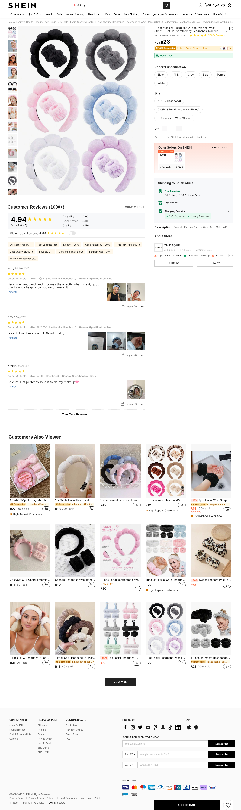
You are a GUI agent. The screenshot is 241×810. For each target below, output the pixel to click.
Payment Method (74, 729)
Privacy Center (16, 798)
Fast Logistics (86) (47, 244)
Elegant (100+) (71, 244)
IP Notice (14, 803)
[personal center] (200, 5)
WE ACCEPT (129, 781)
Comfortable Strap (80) (71, 251)
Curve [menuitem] (117, 14)
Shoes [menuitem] (146, 14)
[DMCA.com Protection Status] (134, 794)
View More (121, 682)
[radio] (161, 74)
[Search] (166, 5)
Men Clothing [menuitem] (131, 14)
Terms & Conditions (67, 798)
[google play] (196, 729)
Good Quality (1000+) (21, 251)
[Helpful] (122, 306)
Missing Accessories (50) (23, 258)
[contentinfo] (178, 787)
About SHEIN (16, 725)
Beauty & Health (24, 22)
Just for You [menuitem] (35, 14)
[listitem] (171, 161)
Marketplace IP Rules (91, 798)
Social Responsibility (20, 734)
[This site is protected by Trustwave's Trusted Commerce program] (125, 794)
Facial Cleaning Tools (81, 22)
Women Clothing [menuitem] (75, 14)
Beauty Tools (42, 22)
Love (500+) (45, 251)
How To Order (45, 738)
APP (188, 720)
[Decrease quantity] (164, 129)
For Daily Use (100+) (100, 251)
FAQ (68, 738)
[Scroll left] (225, 14)
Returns (42, 729)
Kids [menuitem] (107, 14)
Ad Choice (39, 803)
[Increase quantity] (178, 129)
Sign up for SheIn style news (140, 737)
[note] (26, 514)
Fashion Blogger (17, 729)
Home (11, 22)
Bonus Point (72, 734)
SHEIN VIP (43, 752)
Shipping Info (44, 725)
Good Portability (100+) (97, 244)
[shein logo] (22, 5)
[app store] (189, 729)
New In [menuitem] (49, 14)
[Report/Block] (142, 306)
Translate (12, 292)
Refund (41, 734)
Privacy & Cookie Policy (40, 798)
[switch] (72, 233)
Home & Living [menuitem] (221, 14)
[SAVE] (228, 805)
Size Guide (43, 747)
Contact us (71, 725)
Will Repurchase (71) (20, 244)
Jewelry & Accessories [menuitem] (165, 14)
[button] (223, 5)
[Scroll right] (230, 14)
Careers (13, 738)
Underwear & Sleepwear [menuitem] (195, 14)
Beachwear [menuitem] (94, 14)
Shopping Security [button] (175, 211)
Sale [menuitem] (59, 14)
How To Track (45, 743)
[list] (152, 727)
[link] (208, 5)
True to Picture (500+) (128, 244)
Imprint (26, 803)
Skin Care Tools (59, 22)
